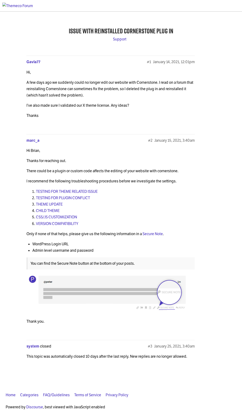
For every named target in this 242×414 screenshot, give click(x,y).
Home (11, 394)
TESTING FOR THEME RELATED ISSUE (67, 191)
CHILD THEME (48, 210)
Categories (29, 394)
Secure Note (153, 233)
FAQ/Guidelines (56, 394)
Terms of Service (87, 394)
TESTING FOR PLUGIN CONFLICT (63, 197)
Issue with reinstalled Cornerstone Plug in (121, 30)
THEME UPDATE (49, 204)
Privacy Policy (117, 394)
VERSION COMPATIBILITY (57, 223)
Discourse (34, 407)
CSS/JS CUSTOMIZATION (56, 217)
